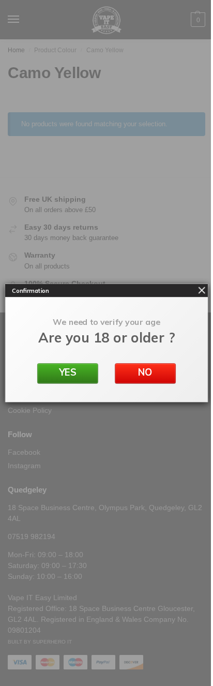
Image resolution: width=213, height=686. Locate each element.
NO (145, 372)
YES (68, 372)
